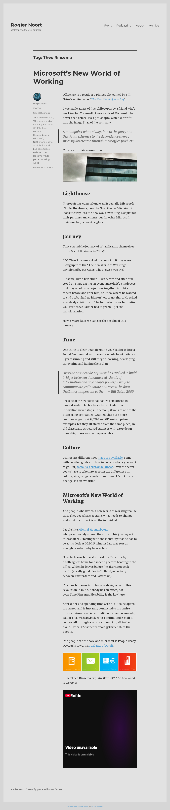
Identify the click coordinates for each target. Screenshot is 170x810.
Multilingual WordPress (77, 807)
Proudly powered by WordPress (45, 789)
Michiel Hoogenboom (93, 529)
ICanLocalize (97, 807)
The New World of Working (107, 99)
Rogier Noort (26, 25)
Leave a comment (43, 167)
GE (34, 128)
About (140, 25)
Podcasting (123, 25)
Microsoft (38, 138)
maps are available (110, 457)
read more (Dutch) (101, 645)
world (36, 162)
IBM (39, 128)
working (45, 159)
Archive (154, 25)
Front (108, 25)
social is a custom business (95, 467)
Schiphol (38, 145)
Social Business (41, 113)
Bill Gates (48, 124)
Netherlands (39, 142)
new (49, 142)
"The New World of (43, 117)
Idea (44, 128)
